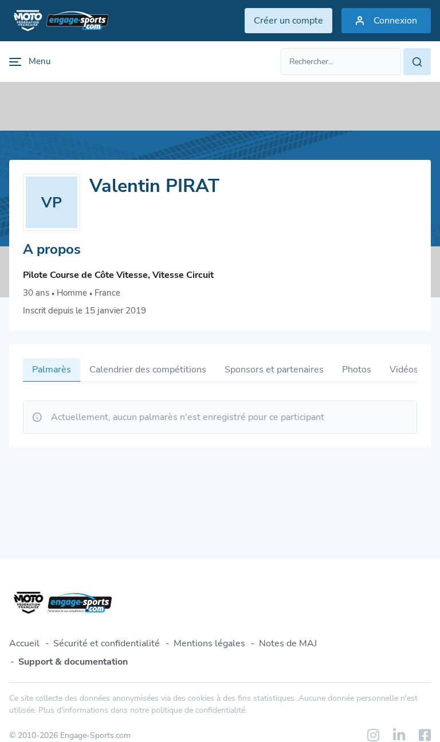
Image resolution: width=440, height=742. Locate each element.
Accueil (24, 643)
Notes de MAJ (288, 643)
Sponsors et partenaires (274, 369)
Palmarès (51, 369)
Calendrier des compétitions (147, 369)
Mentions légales (209, 643)
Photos (356, 369)
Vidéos (404, 369)
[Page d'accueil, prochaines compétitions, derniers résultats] (59, 21)
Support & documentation (73, 661)
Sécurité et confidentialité (106, 643)
